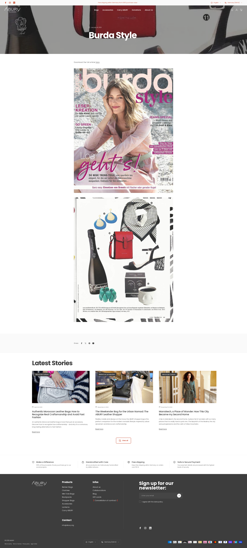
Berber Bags (67, 487)
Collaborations (99, 490)
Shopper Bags (68, 500)
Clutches (66, 490)
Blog (95, 494)
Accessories (67, 504)
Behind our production (107, 374)
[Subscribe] (179, 496)
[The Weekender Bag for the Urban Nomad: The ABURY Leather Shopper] (124, 387)
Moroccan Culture (42, 374)
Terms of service (17, 544)
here (97, 62)
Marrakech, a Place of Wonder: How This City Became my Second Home (184, 413)
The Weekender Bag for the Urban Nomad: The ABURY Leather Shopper (121, 413)
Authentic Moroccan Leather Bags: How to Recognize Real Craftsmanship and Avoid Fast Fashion (58, 414)
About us (96, 487)
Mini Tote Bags (68, 494)
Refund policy (8, 544)
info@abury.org (68, 525)
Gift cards (97, 497)
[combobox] (216, 2)
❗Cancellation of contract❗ (106, 500)
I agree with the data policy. (152, 502)
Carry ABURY (67, 510)
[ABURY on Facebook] (140, 528)
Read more (36, 432)
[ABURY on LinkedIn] (150, 528)
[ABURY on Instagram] (145, 528)
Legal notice (34, 544)
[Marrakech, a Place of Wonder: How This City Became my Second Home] (187, 387)
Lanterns (65, 507)
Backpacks (67, 497)
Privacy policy (26, 544)
